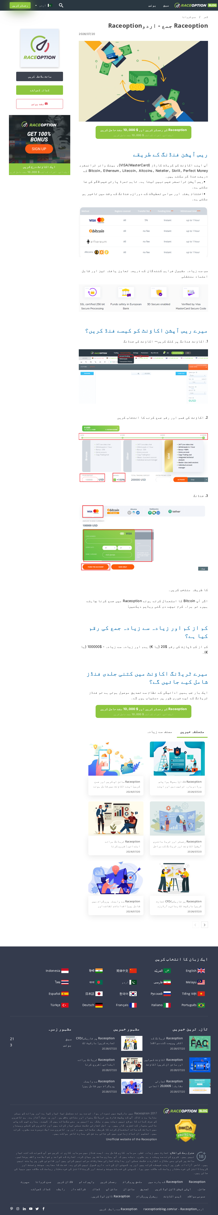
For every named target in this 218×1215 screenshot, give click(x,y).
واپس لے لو (86, 1182)
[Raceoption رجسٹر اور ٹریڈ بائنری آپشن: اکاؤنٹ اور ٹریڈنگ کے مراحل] (177, 819)
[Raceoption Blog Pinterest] (13, 1209)
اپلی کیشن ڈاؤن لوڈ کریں (173, 1189)
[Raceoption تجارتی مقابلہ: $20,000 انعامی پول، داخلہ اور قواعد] (200, 1086)
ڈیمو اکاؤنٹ (172, 1196)
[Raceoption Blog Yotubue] (32, 1209)
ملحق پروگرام (132, 1182)
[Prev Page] (195, 925)
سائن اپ (111, 1189)
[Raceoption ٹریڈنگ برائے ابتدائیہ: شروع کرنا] (115, 819)
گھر (205, 17)
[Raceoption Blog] (185, 1115)
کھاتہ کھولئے (39, 90)
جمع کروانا (43, 1182)
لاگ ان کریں (65, 1182)
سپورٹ (25, 1182)
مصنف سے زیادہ (159, 731)
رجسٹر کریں (20, 5)
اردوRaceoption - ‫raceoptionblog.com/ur (173, 1209)
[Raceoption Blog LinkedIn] (26, 1209)
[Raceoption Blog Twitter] (39, 1209)
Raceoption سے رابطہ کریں (118, 1209)
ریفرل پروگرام (147, 1196)
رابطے (60, 1189)
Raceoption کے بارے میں (165, 1182)
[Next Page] (204, 925)
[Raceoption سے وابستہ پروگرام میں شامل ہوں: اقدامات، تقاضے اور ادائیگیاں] (115, 879)
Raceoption (197, 1182)
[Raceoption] (39, 66)
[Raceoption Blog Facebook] (45, 1209)
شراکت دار (78, 1189)
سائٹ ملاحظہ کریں (40, 76)
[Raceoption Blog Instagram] (19, 1209)
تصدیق (144, 1189)
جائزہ (201, 1189)
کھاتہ (96, 1189)
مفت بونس (38, 104)
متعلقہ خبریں (192, 731)
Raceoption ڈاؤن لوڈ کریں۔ (110, 1196)
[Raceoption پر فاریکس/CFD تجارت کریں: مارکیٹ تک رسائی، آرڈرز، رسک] (177, 879)
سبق (166, 5)
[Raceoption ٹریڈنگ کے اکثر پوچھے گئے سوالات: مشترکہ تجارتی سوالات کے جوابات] (200, 1043)
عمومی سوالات (196, 1196)
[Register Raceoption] (39, 138)
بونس (152, 5)
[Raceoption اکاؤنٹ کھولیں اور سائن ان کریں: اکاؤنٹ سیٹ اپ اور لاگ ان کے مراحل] (200, 1065)
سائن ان (128, 1189)
